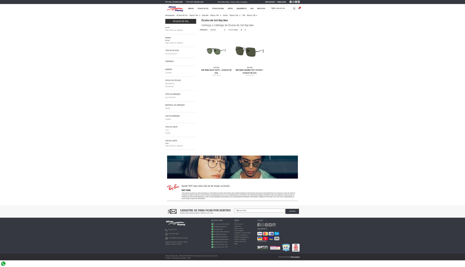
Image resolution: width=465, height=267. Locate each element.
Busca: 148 (194, 15)
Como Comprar (239, 230)
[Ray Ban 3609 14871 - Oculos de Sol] (216, 51)
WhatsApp (212, 224)
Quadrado (169, 86)
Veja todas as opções (174, 30)
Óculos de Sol (203, 8)
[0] (299, 8)
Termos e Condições (241, 235)
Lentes (230, 8)
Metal (167, 108)
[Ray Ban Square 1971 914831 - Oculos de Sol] (250, 51)
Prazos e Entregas (240, 239)
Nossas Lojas (238, 228)
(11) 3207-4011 (198, 2)
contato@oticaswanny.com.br (178, 238)
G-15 (167, 130)
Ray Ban (205, 15)
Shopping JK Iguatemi (221, 237)
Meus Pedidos (270, 2)
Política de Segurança (241, 237)
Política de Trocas (240, 241)
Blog (235, 244)
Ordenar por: (204, 30)
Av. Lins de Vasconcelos (221, 224)
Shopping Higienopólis (221, 239)
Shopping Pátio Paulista (221, 232)
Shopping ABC (218, 229)
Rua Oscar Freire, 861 (221, 244)
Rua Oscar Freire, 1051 (221, 247)
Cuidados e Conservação (242, 233)
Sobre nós (237, 226)
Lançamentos (241, 8)
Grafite (168, 119)
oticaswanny (170, 15)
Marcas (191, 8)
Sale (252, 8)
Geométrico (170, 83)
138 (243, 15)
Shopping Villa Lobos (221, 242)
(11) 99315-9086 (177, 2)
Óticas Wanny (295, 257)
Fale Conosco (238, 224)
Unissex (168, 73)
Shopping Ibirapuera (220, 226)
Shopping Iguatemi (220, 234)
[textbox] (281, 8)
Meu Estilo (261, 8)
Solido (167, 133)
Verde (225, 15)
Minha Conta (281, 2)
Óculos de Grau (218, 8)
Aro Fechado (170, 97)
